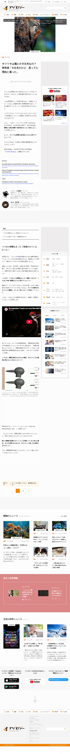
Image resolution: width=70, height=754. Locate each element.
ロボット (61, 289)
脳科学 (62, 264)
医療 (53, 264)
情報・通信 (58, 291)
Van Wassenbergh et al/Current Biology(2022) (25, 396)
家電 (63, 291)
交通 (53, 291)
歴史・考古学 (55, 277)
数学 (62, 297)
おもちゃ (64, 302)
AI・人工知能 (55, 289)
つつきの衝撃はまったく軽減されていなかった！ (16, 233)
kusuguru (31, 730)
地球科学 (58, 259)
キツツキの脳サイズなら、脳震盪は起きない (15, 236)
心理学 (53, 265)
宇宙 (53, 283)
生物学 (53, 259)
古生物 (61, 277)
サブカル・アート (56, 302)
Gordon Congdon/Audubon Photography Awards (52, 22)
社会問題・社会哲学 (56, 272)
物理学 (53, 297)
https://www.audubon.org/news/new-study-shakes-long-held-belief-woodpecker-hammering (20, 166)
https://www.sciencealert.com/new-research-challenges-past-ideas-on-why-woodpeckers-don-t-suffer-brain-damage (20, 174)
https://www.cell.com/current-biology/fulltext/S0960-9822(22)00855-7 (18, 183)
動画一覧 (64, 123)
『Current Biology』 (10, 151)
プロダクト (54, 304)
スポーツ (57, 264)
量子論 (58, 297)
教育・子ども (55, 270)
